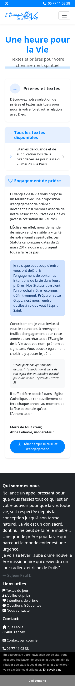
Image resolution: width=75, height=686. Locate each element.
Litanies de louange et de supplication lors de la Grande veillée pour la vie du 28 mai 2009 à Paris (39, 156)
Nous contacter (18, 610)
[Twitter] (6, 3)
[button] (62, 670)
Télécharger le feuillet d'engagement (40, 446)
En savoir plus (52, 669)
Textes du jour (17, 590)
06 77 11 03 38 (58, 3)
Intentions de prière (22, 600)
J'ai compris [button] (37, 680)
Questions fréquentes (23, 605)
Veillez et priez (18, 595)
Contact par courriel (22, 640)
